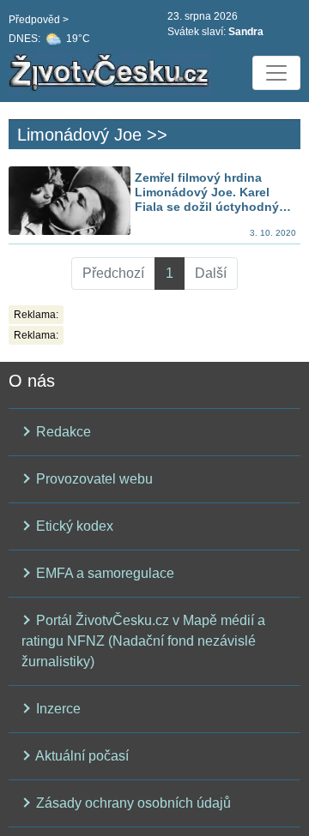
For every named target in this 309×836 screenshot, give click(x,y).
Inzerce (57, 708)
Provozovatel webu (93, 479)
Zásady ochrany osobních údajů (132, 803)
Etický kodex (73, 526)
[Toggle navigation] (276, 73)
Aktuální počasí (81, 756)
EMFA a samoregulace (103, 573)
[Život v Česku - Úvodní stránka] (112, 73)
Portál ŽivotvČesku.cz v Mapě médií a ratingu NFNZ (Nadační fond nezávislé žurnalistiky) (143, 641)
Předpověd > (39, 20)
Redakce (62, 431)
